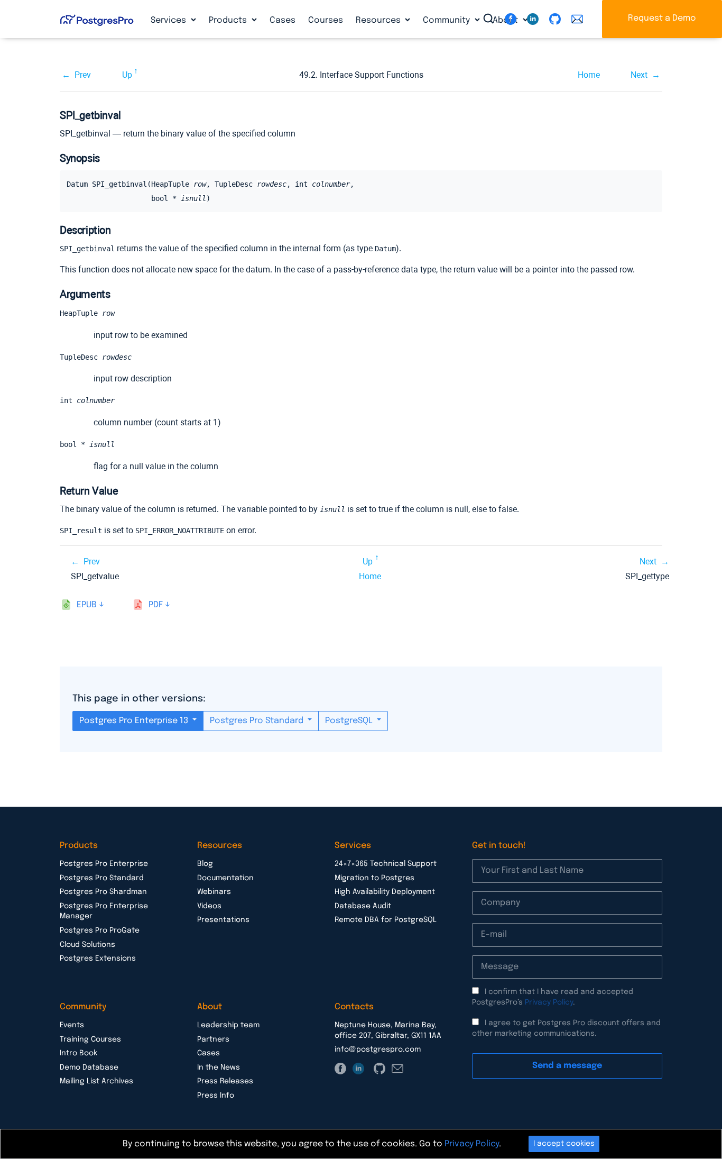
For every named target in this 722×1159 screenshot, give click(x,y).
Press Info (215, 1095)
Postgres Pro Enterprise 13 (134, 720)
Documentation (225, 878)
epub (87, 604)
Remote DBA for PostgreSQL (386, 920)
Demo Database (89, 1067)
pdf (156, 604)
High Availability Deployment (385, 892)
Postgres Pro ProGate (100, 930)
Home (589, 75)
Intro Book (78, 1053)
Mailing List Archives (96, 1081)
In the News (218, 1067)
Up (127, 75)
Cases (282, 20)
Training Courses (90, 1039)
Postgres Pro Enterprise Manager (104, 911)
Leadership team (228, 1025)
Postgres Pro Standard (258, 720)
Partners (213, 1039)
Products (229, 20)
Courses (325, 20)
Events (72, 1025)
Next (639, 75)
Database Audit (363, 906)
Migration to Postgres (374, 878)
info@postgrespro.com (378, 1049)
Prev (83, 75)
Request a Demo (662, 18)
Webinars (214, 892)
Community (447, 20)
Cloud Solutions (87, 944)
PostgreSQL (350, 720)
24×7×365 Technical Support (386, 864)
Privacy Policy (549, 1002)
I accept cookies (564, 1143)
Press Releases (225, 1081)
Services (169, 20)
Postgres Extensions (98, 958)
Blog (205, 864)
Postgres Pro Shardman (103, 892)
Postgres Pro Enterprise (104, 864)
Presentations (223, 920)
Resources (379, 20)
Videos (209, 906)
